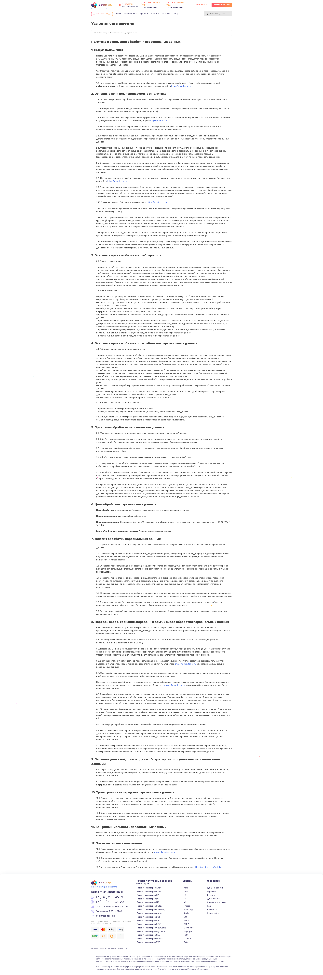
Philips (187, 906)
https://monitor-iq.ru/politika (207, 867)
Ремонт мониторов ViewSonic (151, 928)
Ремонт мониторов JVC (148, 942)
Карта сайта (213, 913)
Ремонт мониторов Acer (149, 888)
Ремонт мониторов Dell (148, 917)
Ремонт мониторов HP (148, 895)
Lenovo (187, 938)
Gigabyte (188, 931)
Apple (186, 913)
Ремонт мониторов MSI (148, 902)
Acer (186, 888)
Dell (185, 917)
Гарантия (143, 13)
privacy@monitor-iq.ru (185, 664)
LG (185, 898)
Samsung (188, 909)
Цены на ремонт (215, 888)
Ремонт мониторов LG (148, 899)
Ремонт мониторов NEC (148, 935)
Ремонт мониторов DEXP (149, 924)
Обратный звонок (222, 5)
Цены (118, 13)
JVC (186, 942)
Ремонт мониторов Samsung (151, 909)
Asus (186, 891)
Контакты (166, 13)
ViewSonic (189, 928)
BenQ (186, 920)
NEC (186, 935)
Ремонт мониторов (101, 33)
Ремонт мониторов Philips (149, 906)
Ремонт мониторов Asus (149, 891)
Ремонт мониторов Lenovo (150, 938)
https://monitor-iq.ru (181, 86)
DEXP (186, 924)
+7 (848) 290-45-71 (109, 897)
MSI (185, 902)
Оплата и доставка (216, 902)
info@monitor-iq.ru (105, 916)
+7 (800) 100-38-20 (110, 902)
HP (185, 895)
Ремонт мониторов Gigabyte (151, 931)
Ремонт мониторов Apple (149, 913)
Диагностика (213, 898)
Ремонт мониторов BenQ (149, 920)
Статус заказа (202, 5)
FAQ (176, 13)
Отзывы (155, 13)
